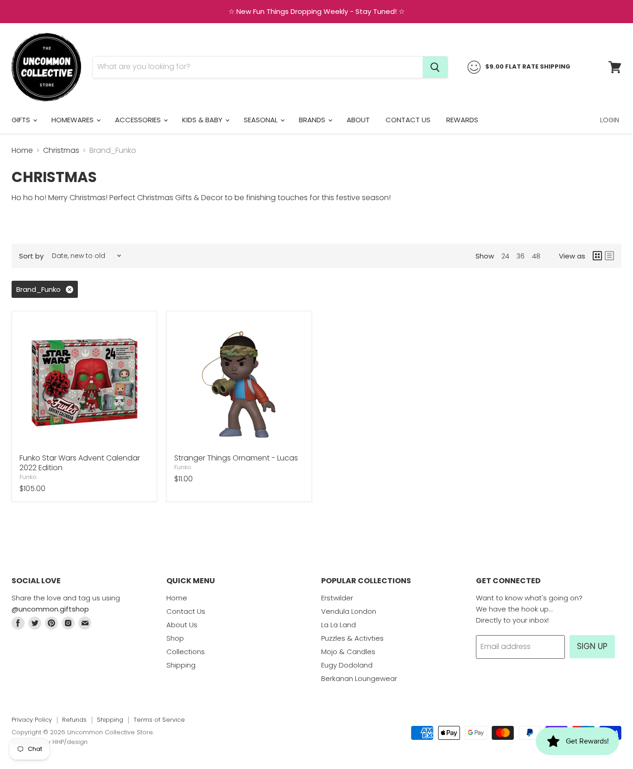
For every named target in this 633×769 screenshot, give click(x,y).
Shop (175, 638)
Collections (185, 651)
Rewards (462, 120)
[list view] (609, 255)
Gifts (22, 120)
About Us (181, 625)
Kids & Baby (203, 120)
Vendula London (348, 611)
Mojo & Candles (348, 651)
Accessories (139, 120)
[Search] (435, 67)
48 (536, 256)
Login (609, 120)
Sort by (31, 256)
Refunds (74, 719)
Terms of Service (159, 719)
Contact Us (408, 120)
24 (505, 256)
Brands (313, 120)
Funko (28, 477)
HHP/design (70, 741)
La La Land (338, 625)
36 (521, 256)
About (358, 120)
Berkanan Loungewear (359, 678)
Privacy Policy (32, 719)
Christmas (61, 150)
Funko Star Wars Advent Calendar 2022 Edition (79, 463)
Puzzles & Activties (352, 638)
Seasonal (261, 120)
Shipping (181, 665)
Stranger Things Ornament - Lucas (236, 458)
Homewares (73, 120)
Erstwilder (337, 598)
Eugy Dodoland (347, 665)
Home (22, 150)
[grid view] (597, 255)
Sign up (592, 646)
